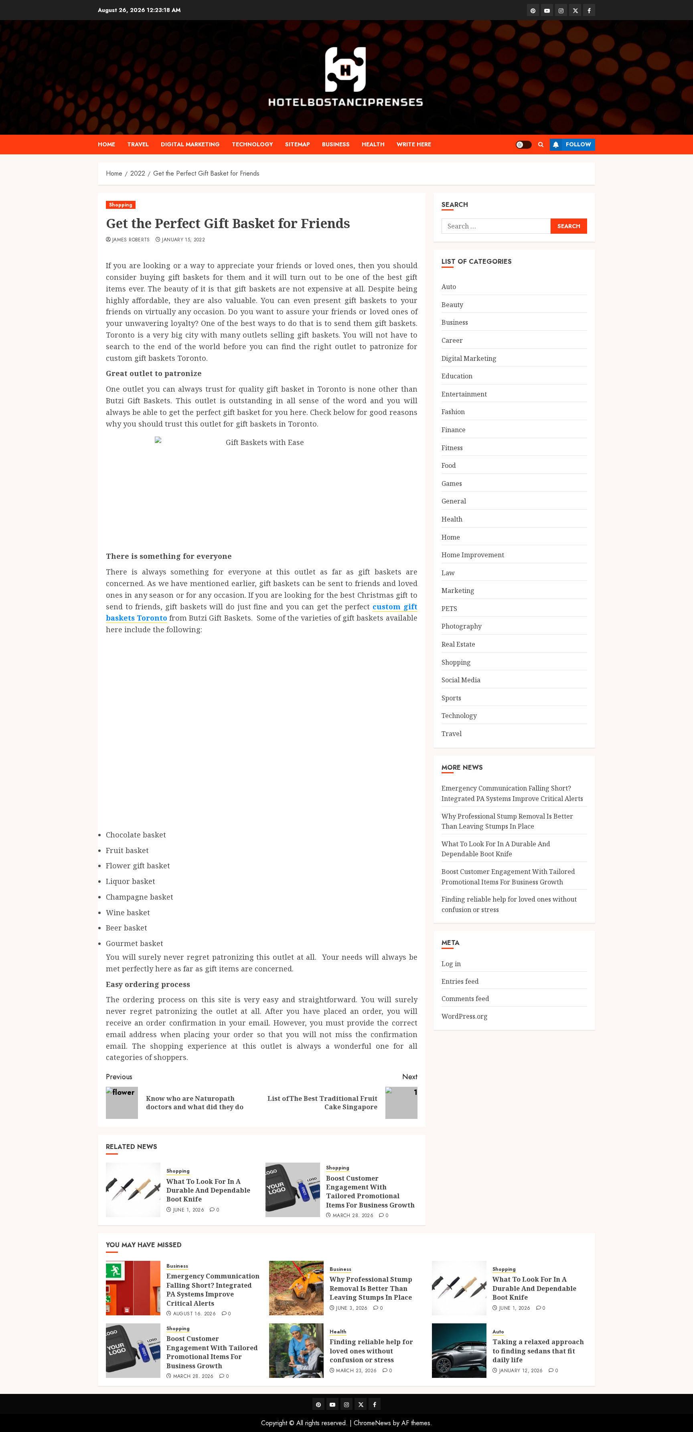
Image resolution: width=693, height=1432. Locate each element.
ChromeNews (372, 1423)
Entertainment (464, 394)
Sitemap (297, 144)
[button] (541, 144)
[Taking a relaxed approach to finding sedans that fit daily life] (459, 1350)
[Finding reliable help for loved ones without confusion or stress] (296, 1350)
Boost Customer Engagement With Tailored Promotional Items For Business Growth (370, 1192)
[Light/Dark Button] (524, 145)
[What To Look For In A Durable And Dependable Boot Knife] (133, 1190)
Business (336, 144)
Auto (449, 286)
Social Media (461, 680)
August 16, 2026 (194, 1314)
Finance (454, 429)
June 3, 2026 (351, 1308)
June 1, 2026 (188, 1210)
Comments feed (465, 998)
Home (106, 144)
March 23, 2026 (356, 1371)
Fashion (453, 411)
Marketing (458, 590)
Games (452, 483)
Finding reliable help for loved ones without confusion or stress (371, 1350)
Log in (451, 963)
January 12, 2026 (521, 1371)
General (454, 501)
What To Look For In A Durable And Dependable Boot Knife (208, 1190)
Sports (451, 698)
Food (449, 465)
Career (452, 340)
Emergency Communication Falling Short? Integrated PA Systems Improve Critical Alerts (212, 1289)
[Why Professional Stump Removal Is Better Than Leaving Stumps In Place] (296, 1288)
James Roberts (131, 240)
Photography (462, 626)
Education (457, 376)
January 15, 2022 (183, 240)
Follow (578, 144)
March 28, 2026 (353, 1216)
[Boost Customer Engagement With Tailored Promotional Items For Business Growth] (292, 1190)
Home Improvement (473, 554)
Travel (138, 144)
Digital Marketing (190, 144)
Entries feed (460, 981)
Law (448, 572)
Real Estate (458, 644)
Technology (252, 144)
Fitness (452, 447)
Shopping (120, 204)
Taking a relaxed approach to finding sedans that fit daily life (538, 1350)
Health (373, 144)
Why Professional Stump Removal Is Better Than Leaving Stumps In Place (371, 1288)
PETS (449, 608)
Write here (414, 144)
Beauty (452, 304)
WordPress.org (465, 1016)
